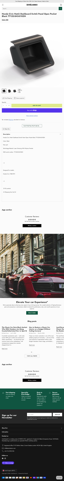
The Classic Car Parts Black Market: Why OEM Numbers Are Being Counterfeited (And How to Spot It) (14, 329)
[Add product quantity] (9, 105)
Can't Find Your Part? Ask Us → (32, 126)
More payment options (32, 116)
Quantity (4, 102)
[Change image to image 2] (9, 91)
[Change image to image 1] (4, 91)
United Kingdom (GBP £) (10, 470)
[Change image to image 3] (14, 91)
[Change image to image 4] (20, 91)
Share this (7, 129)
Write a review (32, 226)
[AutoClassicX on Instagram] (5, 458)
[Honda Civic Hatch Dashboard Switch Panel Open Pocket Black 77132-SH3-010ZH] (32, 55)
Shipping (11, 120)
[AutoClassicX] (32, 5)
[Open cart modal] (60, 4)
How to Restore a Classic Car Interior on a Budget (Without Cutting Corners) (39, 329)
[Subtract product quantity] (3, 105)
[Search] (60, 8)
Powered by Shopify (23, 473)
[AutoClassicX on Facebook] (3, 458)
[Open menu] (2, 4)
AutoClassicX (14, 473)
